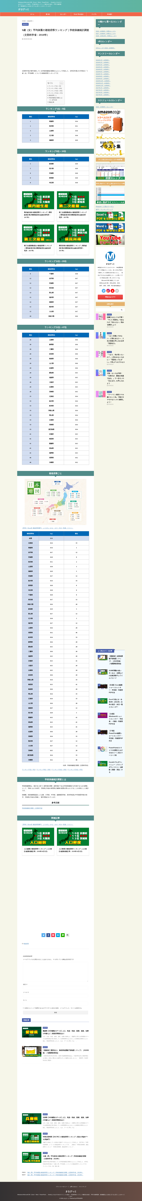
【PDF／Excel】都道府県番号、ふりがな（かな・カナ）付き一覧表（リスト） (47, 528)
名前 (25, 984)
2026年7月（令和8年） (103, 74)
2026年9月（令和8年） (103, 78)
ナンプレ (94, 14)
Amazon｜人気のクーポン (105, 206)
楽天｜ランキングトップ (104, 209)
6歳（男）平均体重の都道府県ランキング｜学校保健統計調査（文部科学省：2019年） (55, 1175)
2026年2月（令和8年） (103, 62)
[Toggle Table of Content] (60, 83)
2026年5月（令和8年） (103, 69)
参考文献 (54, 100)
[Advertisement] (55, 54)
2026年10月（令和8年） (103, 81)
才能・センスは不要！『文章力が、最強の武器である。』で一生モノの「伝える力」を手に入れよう (115, 378)
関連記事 (51, 102)
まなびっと (23, 9)
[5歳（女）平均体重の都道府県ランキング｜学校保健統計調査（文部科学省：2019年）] (58, 935)
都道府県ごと (53, 95)
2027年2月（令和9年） (103, 90)
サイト (25, 1000)
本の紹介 (109, 14)
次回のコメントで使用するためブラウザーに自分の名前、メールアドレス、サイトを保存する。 (54, 1008)
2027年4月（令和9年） (103, 95)
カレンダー (63, 14)
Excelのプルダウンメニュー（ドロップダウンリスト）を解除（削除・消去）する (116, 767)
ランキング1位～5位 (55, 86)
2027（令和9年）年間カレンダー (106, 33)
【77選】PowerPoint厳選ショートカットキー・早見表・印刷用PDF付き (116, 736)
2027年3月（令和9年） (103, 92)
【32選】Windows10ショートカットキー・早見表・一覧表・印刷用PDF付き (116, 719)
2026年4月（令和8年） (103, 67)
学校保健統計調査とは (55, 98)
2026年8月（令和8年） (103, 76)
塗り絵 (48, 14)
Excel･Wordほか (79, 14)
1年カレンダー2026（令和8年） (105, 48)
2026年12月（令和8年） (103, 85)
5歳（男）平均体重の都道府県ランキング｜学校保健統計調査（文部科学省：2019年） (55, 1172)
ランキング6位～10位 (55, 88)
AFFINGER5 (79, 1198)
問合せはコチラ (110, 297)
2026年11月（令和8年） (103, 83)
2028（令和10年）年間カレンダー (106, 36)
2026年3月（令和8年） (103, 65)
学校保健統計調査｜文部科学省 (32, 808)
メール (26, 992)
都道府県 (26, 943)
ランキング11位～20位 (55, 91)
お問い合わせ (73, 1186)
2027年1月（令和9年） (103, 88)
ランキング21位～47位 (56, 93)
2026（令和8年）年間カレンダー (106, 31)
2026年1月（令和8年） (103, 60)
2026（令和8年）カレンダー (104, 107)
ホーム (32, 14)
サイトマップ (82, 1186)
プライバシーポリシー (61, 1186)
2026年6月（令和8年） (103, 71)
